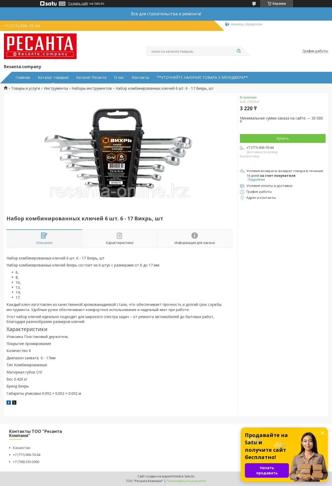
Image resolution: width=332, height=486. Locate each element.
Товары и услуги (25, 88)
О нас (119, 77)
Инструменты (56, 88)
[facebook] (8, 403)
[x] (14, 403)
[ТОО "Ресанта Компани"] (40, 46)
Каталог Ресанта (91, 77)
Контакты (140, 77)
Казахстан (21, 447)
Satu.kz (189, 476)
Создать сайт (78, 3)
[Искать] (238, 51)
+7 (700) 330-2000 (26, 461)
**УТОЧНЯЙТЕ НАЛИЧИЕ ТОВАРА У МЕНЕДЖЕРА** (202, 77)
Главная (23, 77)
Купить (282, 138)
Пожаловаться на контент (186, 481)
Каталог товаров (53, 77)
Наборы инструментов (92, 88)
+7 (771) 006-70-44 (26, 454)
